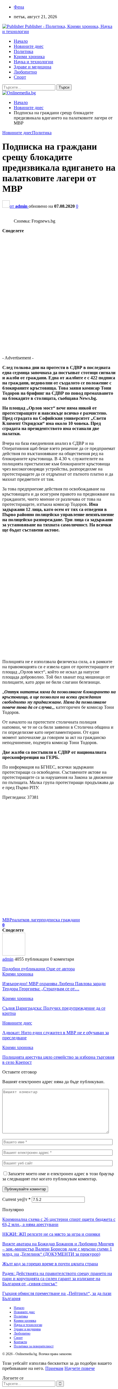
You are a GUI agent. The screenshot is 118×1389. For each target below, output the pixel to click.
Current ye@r (16, 1199)
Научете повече (79, 1368)
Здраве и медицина (32, 66)
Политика (23, 51)
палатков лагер (26, 919)
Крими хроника (29, 56)
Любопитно (25, 72)
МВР (7, 919)
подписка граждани (60, 919)
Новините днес (29, 46)
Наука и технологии (33, 61)
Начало (21, 41)
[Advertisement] (59, 292)
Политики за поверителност (34, 1346)
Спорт (20, 77)
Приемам (54, 1368)
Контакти (20, 1342)
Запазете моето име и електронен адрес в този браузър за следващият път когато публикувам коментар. (58, 1176)
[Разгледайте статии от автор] (13, 954)
